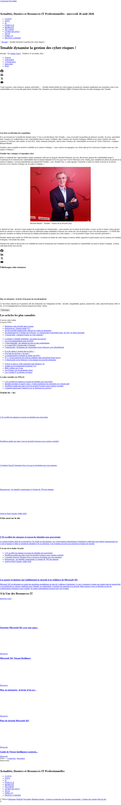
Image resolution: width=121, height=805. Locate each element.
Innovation (9, 64)
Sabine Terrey (16, 54)
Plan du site (101, 799)
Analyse (8, 58)
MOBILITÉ (9, 27)
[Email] (60, 82)
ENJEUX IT (9, 25)
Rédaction (12, 799)
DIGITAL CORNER (13, 38)
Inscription (21, 758)
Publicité (19, 799)
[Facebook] (60, 71)
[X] (60, 78)
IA (6, 23)
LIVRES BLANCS (12, 32)
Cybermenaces (10, 62)
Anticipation (9, 60)
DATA (7, 21)
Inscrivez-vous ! (6, 599)
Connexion (11, 758)
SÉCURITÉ (9, 29)
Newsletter (27, 799)
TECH (7, 34)
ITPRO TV (9, 36)
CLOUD (8, 19)
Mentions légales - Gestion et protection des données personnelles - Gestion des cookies (64, 799)
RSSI (7, 66)
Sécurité (5, 42)
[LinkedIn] (60, 75)
